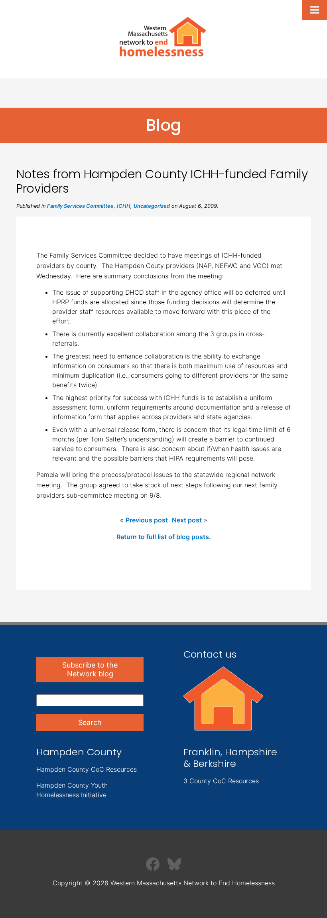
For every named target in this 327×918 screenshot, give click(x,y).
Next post (187, 520)
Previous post (147, 520)
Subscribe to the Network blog (90, 669)
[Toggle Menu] (314, 10)
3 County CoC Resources (221, 781)
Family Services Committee (80, 206)
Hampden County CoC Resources (86, 769)
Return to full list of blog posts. (163, 537)
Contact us (209, 654)
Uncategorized (152, 206)
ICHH (123, 206)
